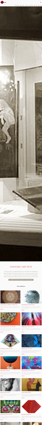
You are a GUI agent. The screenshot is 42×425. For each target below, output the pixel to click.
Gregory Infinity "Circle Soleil (5, 370)
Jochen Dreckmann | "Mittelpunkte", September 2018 (8, 304)
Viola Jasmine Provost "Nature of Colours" (28, 370)
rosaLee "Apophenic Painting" (26, 392)
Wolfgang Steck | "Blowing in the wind (28, 326)
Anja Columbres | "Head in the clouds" (6, 348)
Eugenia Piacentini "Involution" (5, 392)
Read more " (1, 309)
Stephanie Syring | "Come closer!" (27, 348)
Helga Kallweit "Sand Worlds (26, 414)
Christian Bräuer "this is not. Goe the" (6, 414)
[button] (40, 2)
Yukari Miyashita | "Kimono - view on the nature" (8, 326)
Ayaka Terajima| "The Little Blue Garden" (28, 304)
